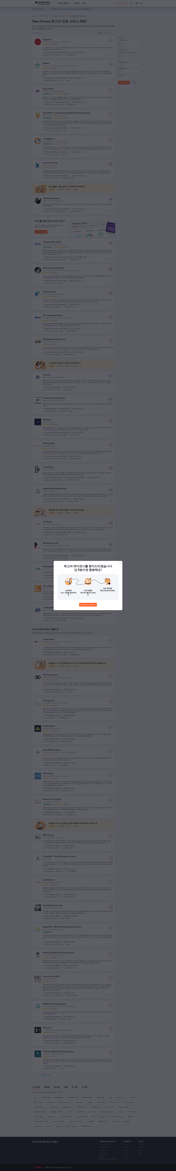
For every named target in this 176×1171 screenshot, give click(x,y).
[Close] (120, 563)
